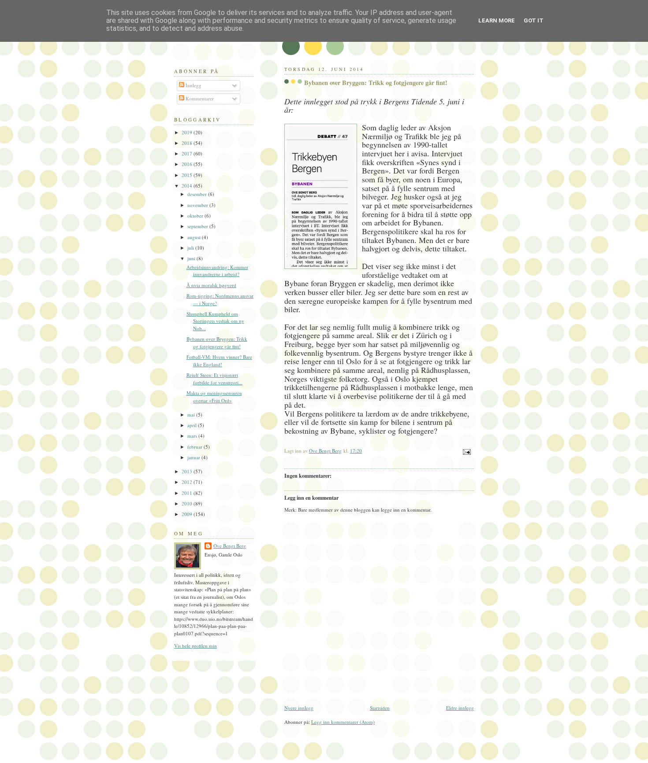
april (192, 425)
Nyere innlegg (298, 707)
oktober (196, 215)
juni (192, 258)
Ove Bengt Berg (229, 545)
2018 (188, 143)
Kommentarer (199, 98)
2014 (188, 185)
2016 (188, 164)
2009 (188, 514)
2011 (188, 493)
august (194, 237)
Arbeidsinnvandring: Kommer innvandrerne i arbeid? (217, 271)
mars (192, 435)
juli (191, 247)
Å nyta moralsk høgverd (211, 285)
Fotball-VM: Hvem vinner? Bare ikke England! (219, 361)
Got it (534, 20)
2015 (188, 175)
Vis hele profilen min (195, 645)
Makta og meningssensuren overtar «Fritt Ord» (214, 397)
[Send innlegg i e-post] (466, 451)
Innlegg (192, 85)
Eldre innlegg (460, 707)
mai (191, 414)
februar (195, 446)
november (198, 205)
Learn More (496, 20)
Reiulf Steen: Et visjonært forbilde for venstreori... (214, 379)
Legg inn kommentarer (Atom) (343, 722)
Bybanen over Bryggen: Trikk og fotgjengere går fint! (216, 342)
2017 (188, 153)
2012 (188, 482)
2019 (188, 132)
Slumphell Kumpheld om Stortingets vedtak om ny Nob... (215, 321)
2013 (188, 471)
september (198, 226)
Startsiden (380, 707)
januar (194, 457)
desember (197, 194)
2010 (188, 503)
